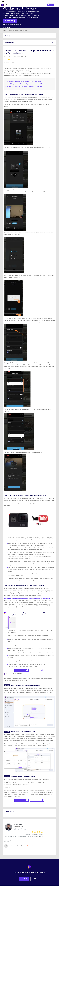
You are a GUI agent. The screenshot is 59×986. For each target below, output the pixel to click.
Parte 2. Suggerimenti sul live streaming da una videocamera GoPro (25, 84)
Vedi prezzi (35, 879)
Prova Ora (50, 5)
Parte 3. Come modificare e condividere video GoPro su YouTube (24, 86)
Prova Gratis (24, 879)
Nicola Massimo (9, 56)
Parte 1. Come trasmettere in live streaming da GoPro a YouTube (24, 81)
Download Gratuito (21, 670)
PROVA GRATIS (9, 21)
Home (4, 30)
